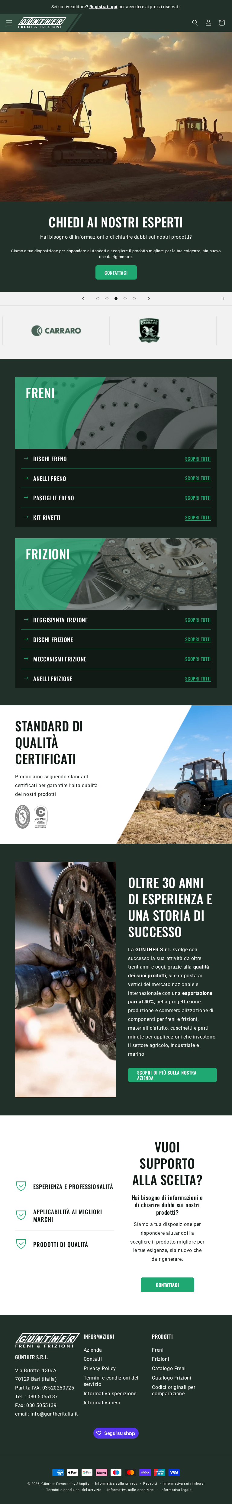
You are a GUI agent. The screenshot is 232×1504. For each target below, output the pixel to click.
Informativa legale (176, 1490)
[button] (9, 22)
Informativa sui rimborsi (184, 1484)
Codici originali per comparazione (173, 1390)
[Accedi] (208, 22)
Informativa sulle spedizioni (131, 1490)
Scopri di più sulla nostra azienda (167, 1075)
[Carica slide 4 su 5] (125, 298)
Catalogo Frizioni (171, 1378)
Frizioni (160, 1359)
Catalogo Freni (168, 1368)
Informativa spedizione (110, 1393)
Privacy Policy (100, 1368)
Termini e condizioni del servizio (111, 1381)
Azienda (93, 1350)
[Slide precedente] (83, 298)
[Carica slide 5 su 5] (134, 298)
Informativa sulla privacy (116, 1484)
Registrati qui (103, 6)
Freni (157, 1350)
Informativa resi (102, 1403)
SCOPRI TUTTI (198, 459)
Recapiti (150, 1484)
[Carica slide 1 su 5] (97, 298)
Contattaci (116, 272)
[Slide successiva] (149, 298)
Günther (48, 1484)
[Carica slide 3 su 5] (116, 298)
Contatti (93, 1359)
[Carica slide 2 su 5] (106, 298)
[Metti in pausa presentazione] (225, 298)
